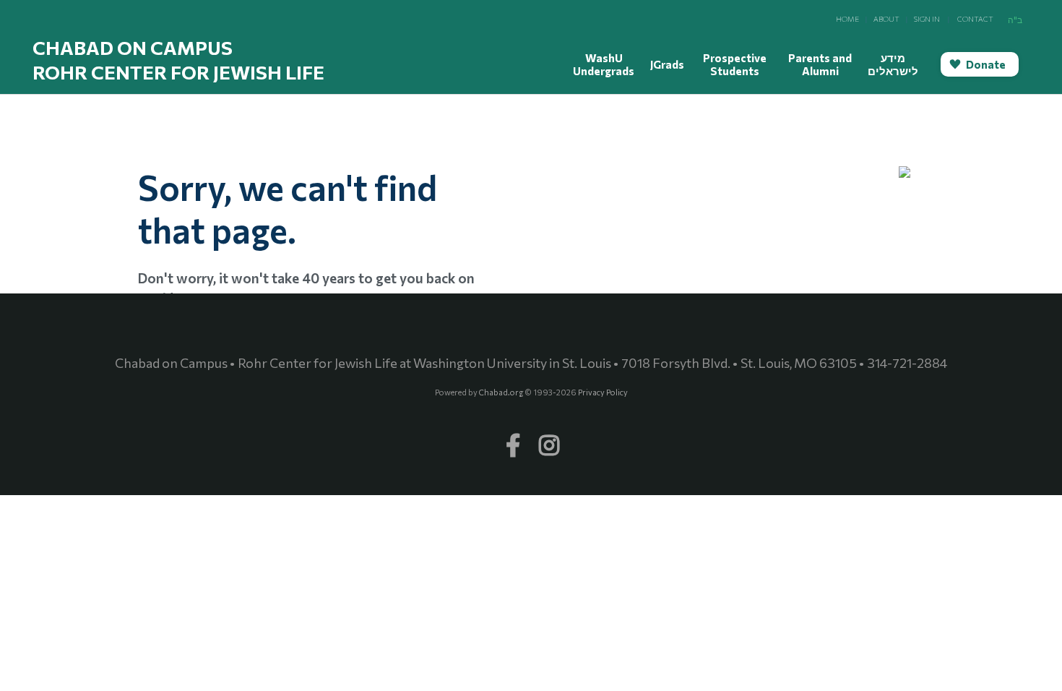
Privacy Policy (603, 392)
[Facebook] (513, 438)
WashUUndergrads (603, 64)
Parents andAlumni (820, 64)
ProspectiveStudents (735, 64)
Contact (975, 18)
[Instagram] (549, 438)
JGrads (667, 64)
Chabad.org (501, 392)
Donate (986, 64)
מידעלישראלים (893, 64)
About (886, 18)
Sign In (927, 18)
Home (847, 18)
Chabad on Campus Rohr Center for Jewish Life (178, 59)
